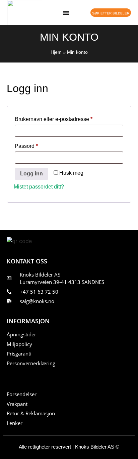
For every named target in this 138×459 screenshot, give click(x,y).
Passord (36, 145)
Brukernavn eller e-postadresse (63, 118)
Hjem (56, 52)
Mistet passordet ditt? (39, 187)
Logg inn (31, 173)
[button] (66, 13)
